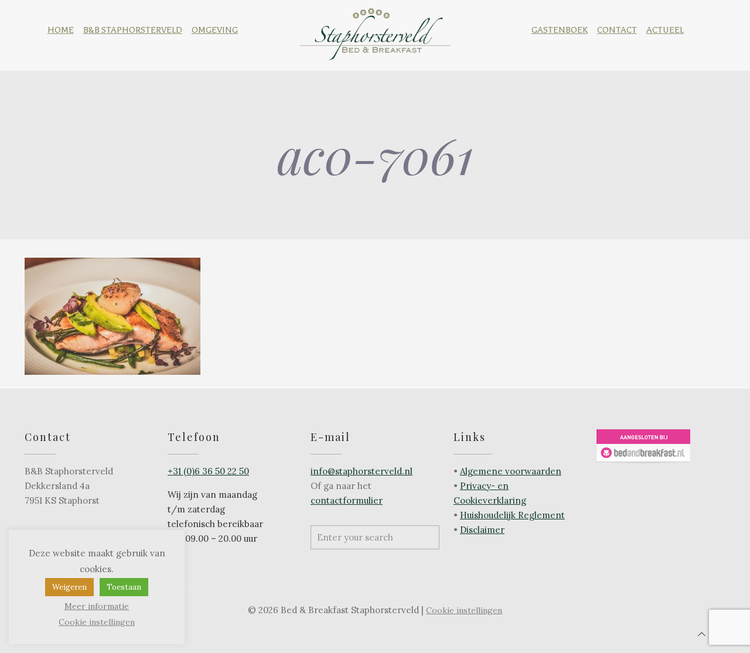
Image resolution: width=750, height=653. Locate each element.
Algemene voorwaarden (510, 471)
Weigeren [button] (69, 587)
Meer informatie (96, 606)
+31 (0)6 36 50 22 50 (208, 471)
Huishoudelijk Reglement (512, 515)
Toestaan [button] (124, 587)
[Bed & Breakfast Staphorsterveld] (375, 30)
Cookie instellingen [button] (464, 610)
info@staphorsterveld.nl (361, 471)
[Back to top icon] (701, 634)
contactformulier (347, 500)
